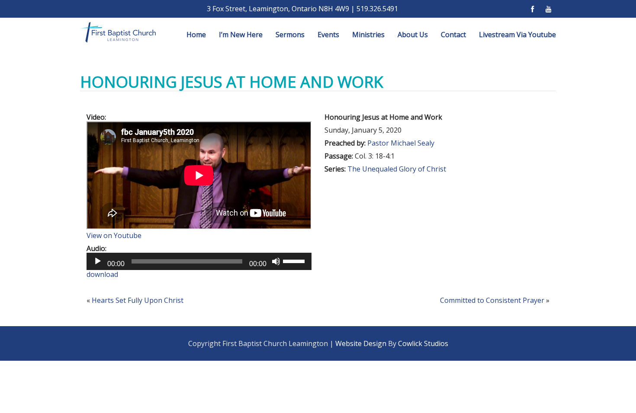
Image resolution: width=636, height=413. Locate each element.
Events (328, 34)
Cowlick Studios (423, 343)
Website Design (360, 343)
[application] (199, 261)
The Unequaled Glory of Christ (396, 169)
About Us (413, 34)
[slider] (295, 260)
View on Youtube (114, 235)
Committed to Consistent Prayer (492, 300)
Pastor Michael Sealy (400, 143)
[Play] (97, 261)
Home (196, 34)
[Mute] (276, 261)
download (102, 274)
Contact (453, 34)
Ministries (368, 34)
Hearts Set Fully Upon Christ (137, 300)
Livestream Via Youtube (517, 34)
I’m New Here (241, 34)
